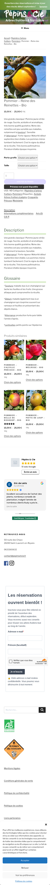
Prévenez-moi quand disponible (24, 187)
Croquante (33, 197)
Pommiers (16, 41)
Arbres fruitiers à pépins (15, 197)
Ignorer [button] (43, 6)
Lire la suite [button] (12, 506)
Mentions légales (12, 768)
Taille (6, 165)
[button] (46, 824)
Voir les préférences (25, 875)
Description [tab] (9, 210)
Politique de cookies (23, 881)
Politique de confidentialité (16, 793)
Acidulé (37, 194)
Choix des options (12, 382)
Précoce (8, 200)
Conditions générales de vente (18, 781)
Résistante (18, 200)
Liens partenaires (12, 818)
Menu (26, 28)
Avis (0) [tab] (39, 213)
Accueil (7, 38)
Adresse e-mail (15, 631)
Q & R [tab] (6, 217)
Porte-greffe (10, 157)
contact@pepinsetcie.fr (15, 556)
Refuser (25, 868)
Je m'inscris (16, 672)
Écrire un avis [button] (30, 472)
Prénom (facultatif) (17, 645)
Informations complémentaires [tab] (18, 213)
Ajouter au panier (25, 182)
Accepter (25, 860)
